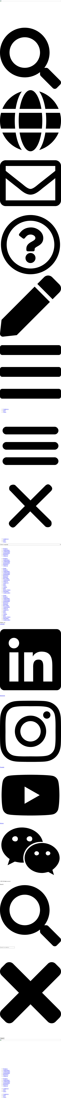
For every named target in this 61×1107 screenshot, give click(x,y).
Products (5, 548)
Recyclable (6, 578)
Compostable (6, 580)
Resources (5, 554)
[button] (30, 475)
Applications (6, 550)
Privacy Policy (6, 590)
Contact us (5, 409)
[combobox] (7, 947)
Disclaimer (6, 591)
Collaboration (6, 551)
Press (4, 588)
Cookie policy (6, 592)
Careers (5, 587)
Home (4, 568)
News (4, 412)
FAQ (4, 410)
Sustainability (6, 553)
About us (5, 556)
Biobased (5, 577)
